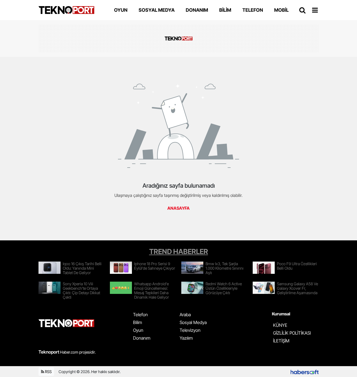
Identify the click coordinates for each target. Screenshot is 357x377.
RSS (48, 371)
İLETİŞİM (281, 341)
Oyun (138, 330)
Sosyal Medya (193, 322)
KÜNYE (280, 325)
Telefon (140, 314)
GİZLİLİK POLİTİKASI (292, 333)
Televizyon (190, 330)
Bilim (137, 322)
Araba (185, 314)
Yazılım (186, 338)
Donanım (141, 338)
